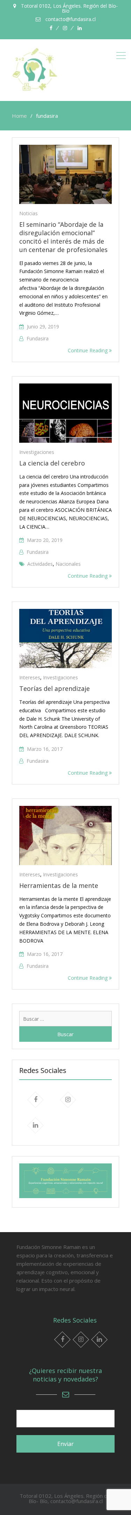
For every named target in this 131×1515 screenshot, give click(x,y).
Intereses (29, 677)
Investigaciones (36, 452)
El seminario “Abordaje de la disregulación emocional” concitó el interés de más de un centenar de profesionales (63, 237)
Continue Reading (88, 350)
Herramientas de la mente (58, 885)
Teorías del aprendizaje (54, 688)
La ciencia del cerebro (52, 463)
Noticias (28, 213)
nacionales (68, 564)
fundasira (38, 338)
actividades (40, 564)
